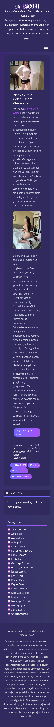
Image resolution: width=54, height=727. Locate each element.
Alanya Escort (21, 471)
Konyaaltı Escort (20, 588)
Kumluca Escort (20, 597)
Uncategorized (19, 613)
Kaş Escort (17, 576)
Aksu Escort (17, 533)
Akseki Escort (18, 529)
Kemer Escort (19, 580)
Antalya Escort (19, 542)
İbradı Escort (18, 571)
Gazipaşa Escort (20, 563)
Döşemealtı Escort (21, 550)
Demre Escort (19, 546)
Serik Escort (18, 609)
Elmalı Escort (18, 554)
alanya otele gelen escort (24, 432)
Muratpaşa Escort (21, 605)
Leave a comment (23, 476)
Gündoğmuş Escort (22, 567)
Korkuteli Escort (20, 592)
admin (36, 465)
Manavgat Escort (20, 601)
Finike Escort (18, 559)
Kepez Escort (18, 584)
